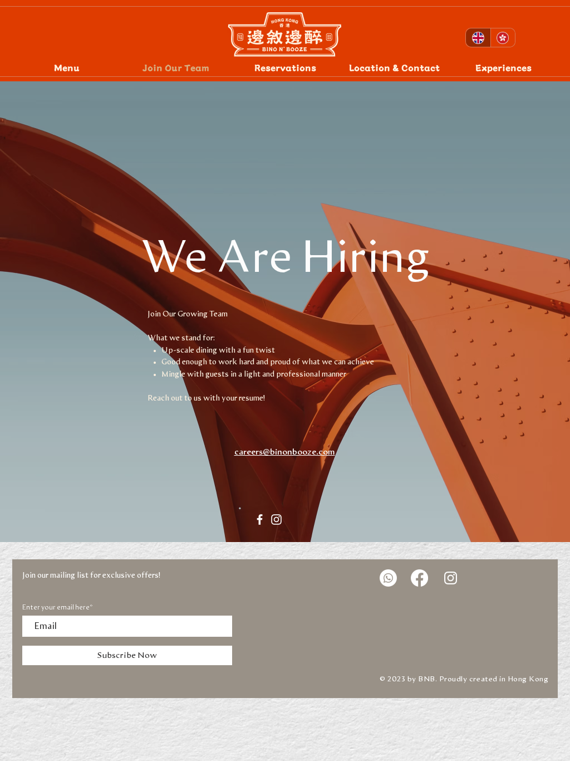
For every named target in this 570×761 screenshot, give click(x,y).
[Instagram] (276, 519)
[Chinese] (502, 37)
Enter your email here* (57, 607)
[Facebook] (260, 519)
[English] (478, 37)
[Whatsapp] (388, 578)
